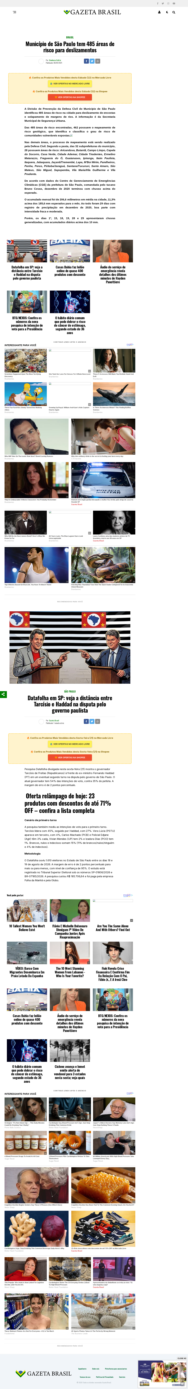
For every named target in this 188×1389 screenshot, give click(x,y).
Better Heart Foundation (58, 1128)
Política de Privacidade (104, 1377)
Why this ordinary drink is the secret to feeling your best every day (97, 456)
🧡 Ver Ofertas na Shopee (70, 97)
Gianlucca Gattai (55, 60)
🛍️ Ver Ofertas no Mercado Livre (70, 83)
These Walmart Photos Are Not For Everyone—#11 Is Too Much (29, 1331)
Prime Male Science (13, 1128)
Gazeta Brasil (54, 720)
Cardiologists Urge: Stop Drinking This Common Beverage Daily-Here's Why (34, 1248)
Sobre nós (95, 1369)
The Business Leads (79, 1334)
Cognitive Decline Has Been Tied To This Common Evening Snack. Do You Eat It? (102, 1205)
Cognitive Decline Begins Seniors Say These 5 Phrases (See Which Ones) (33, 1205)
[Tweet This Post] (92, 61)
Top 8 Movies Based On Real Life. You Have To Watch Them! (28, 585)
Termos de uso (85, 1377)
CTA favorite (76, 459)
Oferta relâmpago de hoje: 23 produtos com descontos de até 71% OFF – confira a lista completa (67, 803)
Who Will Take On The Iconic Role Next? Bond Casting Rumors (29, 456)
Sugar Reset (9, 1159)
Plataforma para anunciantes (116, 1369)
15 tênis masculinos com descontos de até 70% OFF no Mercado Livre (98, 1248)
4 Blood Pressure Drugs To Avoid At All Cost (22, 1156)
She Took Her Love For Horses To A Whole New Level (69, 374)
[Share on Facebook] (86, 61)
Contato (122, 1377)
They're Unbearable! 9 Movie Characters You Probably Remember (30, 500)
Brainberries (9, 379)
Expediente (82, 1369)
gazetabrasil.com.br (79, 504)
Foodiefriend (9, 1334)
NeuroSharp (97, 1128)
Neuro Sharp (9, 1207)
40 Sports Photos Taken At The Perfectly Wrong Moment (93, 1331)
